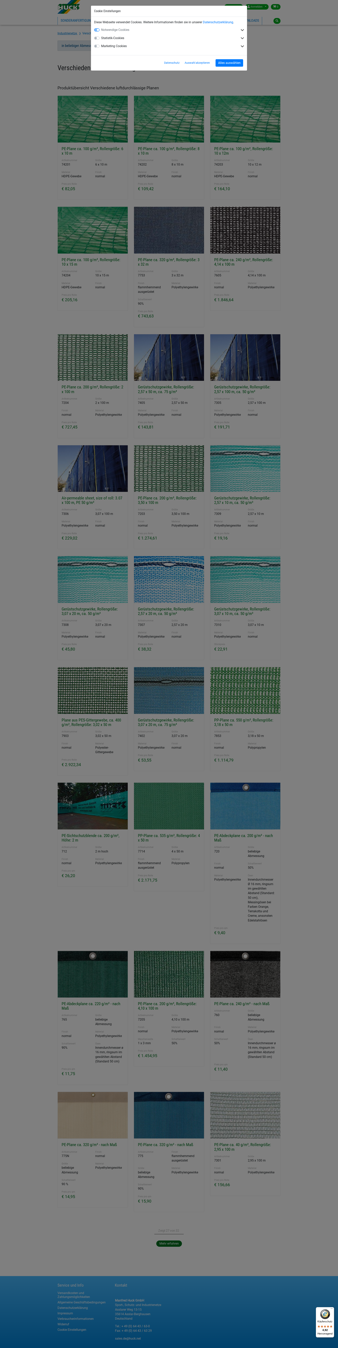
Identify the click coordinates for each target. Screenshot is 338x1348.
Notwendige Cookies (115, 30)
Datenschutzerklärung (218, 22)
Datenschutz (172, 62)
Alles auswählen (229, 63)
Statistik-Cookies (112, 38)
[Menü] (331, 1309)
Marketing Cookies (114, 46)
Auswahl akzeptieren (197, 62)
